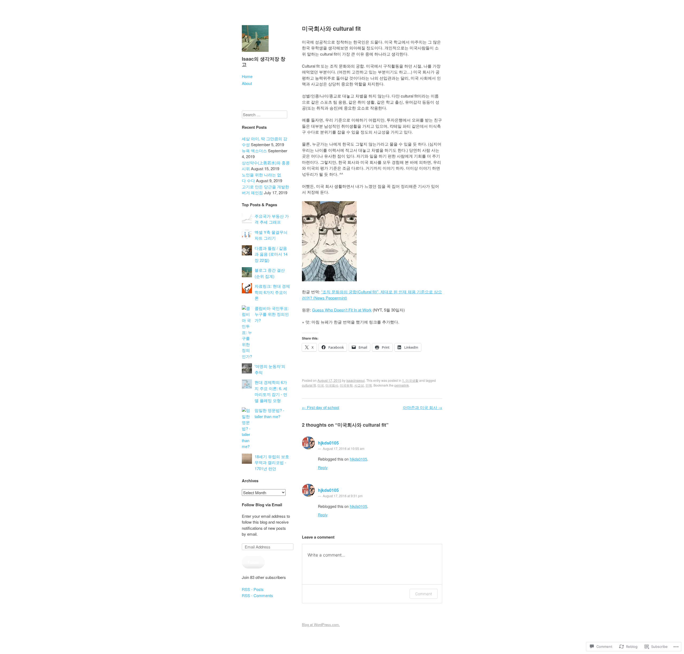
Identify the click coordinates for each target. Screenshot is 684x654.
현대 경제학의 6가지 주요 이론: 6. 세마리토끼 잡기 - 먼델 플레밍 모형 (271, 391)
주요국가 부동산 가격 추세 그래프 (272, 219)
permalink (401, 385)
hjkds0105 (328, 443)
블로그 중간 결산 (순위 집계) (270, 273)
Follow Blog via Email (262, 505)
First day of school (320, 407)
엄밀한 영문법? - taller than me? (269, 413)
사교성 (359, 385)
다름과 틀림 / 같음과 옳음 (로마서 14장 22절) (271, 254)
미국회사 (331, 385)
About (247, 83)
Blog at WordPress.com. (321, 624)
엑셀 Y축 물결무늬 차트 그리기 (271, 235)
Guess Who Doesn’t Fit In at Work (342, 310)
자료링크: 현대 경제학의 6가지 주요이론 (272, 292)
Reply (323, 467)
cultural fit (309, 385)
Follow (253, 562)
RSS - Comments (257, 595)
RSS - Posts (253, 589)
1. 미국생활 (410, 380)
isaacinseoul (355, 380)
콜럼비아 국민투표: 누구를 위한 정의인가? (272, 314)
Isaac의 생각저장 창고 (263, 61)
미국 (320, 385)
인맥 (369, 385)
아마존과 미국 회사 (422, 407)
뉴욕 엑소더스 (254, 150)
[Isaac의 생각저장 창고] (255, 53)
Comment (423, 593)
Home (247, 76)
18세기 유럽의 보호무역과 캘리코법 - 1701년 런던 (272, 462)
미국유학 (346, 385)
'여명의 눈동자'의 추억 (270, 369)
